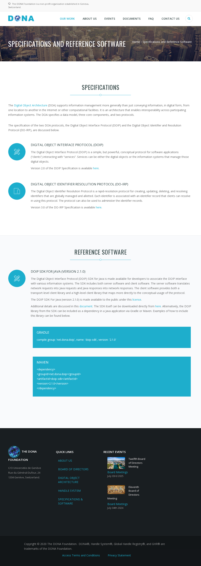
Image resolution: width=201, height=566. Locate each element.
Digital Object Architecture (30, 105)
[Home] (21, 18)
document (85, 306)
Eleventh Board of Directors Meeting (123, 492)
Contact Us (170, 18)
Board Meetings (117, 472)
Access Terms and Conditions (81, 555)
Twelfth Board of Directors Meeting (137, 462)
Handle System (69, 490)
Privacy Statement (119, 555)
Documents (132, 18)
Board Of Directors (73, 469)
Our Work (67, 18)
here (96, 168)
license (136, 299)
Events (109, 18)
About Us (90, 18)
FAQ (151, 18)
